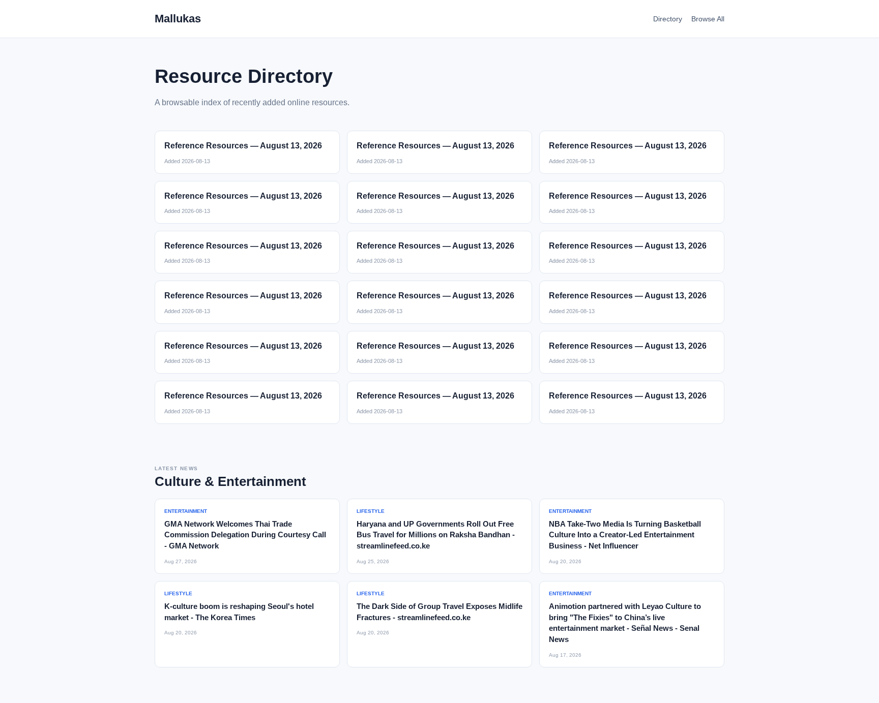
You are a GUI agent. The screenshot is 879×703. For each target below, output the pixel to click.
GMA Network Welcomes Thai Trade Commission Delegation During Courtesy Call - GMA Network (245, 535)
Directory (667, 19)
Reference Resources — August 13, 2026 (243, 145)
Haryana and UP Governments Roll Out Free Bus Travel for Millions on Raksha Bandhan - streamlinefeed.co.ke (436, 535)
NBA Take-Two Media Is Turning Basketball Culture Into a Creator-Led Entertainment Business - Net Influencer (625, 535)
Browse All (707, 19)
